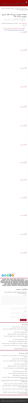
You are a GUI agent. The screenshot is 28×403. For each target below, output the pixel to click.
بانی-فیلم (4, 279)
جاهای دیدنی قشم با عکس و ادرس (20, 339)
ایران (8, 279)
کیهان (6, 283)
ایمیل (25, 311)
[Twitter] (5, 275)
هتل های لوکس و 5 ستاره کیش (20, 332)
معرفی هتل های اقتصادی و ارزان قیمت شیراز (18, 341)
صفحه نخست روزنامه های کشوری (6, 282)
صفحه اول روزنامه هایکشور (23, 282)
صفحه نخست (15, 282)
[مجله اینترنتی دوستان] (14, 3)
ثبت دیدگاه (23, 20)
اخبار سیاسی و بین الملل (16, 8)
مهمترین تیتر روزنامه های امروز (22, 285)
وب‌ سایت (25, 315)
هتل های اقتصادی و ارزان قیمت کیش (19, 326)
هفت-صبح (9, 285)
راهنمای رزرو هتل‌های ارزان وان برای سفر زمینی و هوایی (15, 383)
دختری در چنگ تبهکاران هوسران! (20, 348)
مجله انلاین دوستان (23, 23)
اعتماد (19, 279)
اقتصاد (15, 279)
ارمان (22, 279)
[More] (13, 275)
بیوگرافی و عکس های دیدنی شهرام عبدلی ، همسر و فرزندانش (14, 343)
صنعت (26, 283)
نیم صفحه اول (14, 285)
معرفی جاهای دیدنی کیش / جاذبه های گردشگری (17, 334)
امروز (11, 279)
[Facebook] (3, 275)
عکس (23, 283)
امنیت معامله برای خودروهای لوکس (20, 375)
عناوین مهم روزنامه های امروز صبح (10, 19)
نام (26, 306)
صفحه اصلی (24, 8)
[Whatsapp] (8, 275)
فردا (9, 283)
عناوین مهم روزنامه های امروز (15, 283)
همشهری (4, 285)
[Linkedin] (10, 275)
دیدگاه (25, 295)
